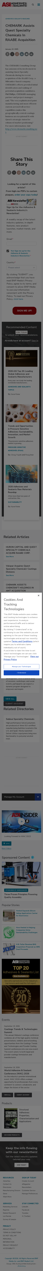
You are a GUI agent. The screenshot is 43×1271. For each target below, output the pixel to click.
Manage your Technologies (21, 666)
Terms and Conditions (22, 641)
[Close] (38, 595)
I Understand (21, 673)
